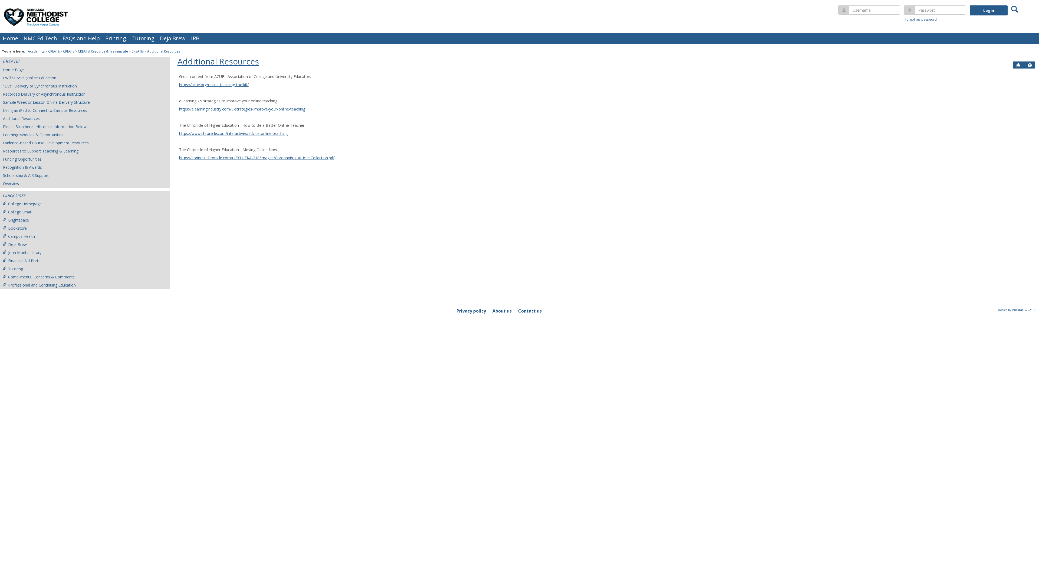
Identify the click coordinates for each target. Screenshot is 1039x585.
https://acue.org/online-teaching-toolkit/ (214, 84)
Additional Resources (163, 51)
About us (502, 311)
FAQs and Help (81, 38)
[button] (1030, 65)
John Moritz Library (24, 252)
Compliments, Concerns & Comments (41, 277)
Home (10, 38)
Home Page (13, 69)
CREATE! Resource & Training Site (103, 51)
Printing (115, 38)
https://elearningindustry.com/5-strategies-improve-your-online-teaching (242, 109)
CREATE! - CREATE (61, 51)
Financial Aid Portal (24, 260)
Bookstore (17, 228)
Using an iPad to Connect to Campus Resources (45, 110)
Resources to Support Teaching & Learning (40, 151)
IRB (195, 38)
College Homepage (25, 203)
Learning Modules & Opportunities (33, 134)
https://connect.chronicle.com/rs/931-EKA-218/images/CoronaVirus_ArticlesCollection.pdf (256, 157)
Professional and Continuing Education (42, 285)
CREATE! (137, 51)
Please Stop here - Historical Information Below (45, 126)
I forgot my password (920, 19)
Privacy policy (471, 311)
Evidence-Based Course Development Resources (46, 142)
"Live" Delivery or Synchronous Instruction (40, 86)
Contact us (530, 311)
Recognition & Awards (22, 167)
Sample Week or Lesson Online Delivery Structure (46, 102)
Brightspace (18, 220)
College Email (20, 211)
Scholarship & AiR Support (26, 175)
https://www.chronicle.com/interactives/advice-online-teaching (233, 133)
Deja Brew (173, 38)
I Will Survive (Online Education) (30, 77)
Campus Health (21, 236)
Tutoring (142, 38)
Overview (11, 183)
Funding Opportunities (22, 159)
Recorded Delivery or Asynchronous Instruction (44, 94)
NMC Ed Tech (40, 38)
